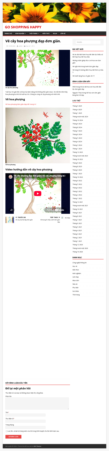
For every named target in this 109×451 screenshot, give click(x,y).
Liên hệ (62, 33)
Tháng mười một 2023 (80, 156)
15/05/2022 (11, 46)
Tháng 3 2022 (77, 191)
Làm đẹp (75, 277)
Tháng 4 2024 (77, 141)
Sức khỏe (75, 291)
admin (21, 46)
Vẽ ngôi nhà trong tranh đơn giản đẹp (85, 66)
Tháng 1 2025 (77, 113)
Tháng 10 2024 (77, 120)
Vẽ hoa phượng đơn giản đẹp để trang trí (20, 104)
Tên (6, 412)
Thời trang (33, 33)
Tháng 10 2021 (77, 209)
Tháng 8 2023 (77, 166)
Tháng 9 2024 (77, 124)
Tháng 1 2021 (77, 241)
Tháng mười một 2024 (80, 117)
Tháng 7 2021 (77, 220)
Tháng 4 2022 (77, 188)
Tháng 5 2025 (77, 106)
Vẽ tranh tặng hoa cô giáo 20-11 (83, 76)
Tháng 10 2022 (77, 177)
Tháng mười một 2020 (80, 248)
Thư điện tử (9, 419)
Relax (55, 33)
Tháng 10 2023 (77, 159)
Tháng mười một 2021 (80, 206)
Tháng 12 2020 (77, 245)
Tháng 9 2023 (77, 163)
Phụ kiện (75, 288)
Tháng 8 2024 (77, 127)
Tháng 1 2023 (77, 174)
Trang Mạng (9, 425)
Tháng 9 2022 (77, 181)
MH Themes (37, 446)
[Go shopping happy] (54, 21)
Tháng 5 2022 (77, 184)
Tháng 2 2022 (77, 195)
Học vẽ (28, 46)
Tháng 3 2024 (77, 145)
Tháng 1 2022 (77, 198)
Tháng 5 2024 (77, 138)
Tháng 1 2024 (77, 149)
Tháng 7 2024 (77, 131)
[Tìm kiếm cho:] (88, 42)
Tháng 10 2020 (77, 252)
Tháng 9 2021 (77, 213)
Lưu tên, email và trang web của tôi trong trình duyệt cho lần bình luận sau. (33, 431)
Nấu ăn (74, 284)
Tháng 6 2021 (77, 223)
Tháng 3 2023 (77, 170)
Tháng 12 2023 (77, 152)
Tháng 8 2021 (77, 216)
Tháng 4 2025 (77, 110)
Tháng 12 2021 (77, 202)
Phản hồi (8, 396)
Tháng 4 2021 (77, 230)
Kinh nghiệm (19, 33)
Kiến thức (46, 33)
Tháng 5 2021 (77, 227)
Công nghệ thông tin (79, 263)
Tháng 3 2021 (77, 234)
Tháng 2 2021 (77, 238)
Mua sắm (75, 280)
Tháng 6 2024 (77, 134)
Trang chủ (8, 33)
